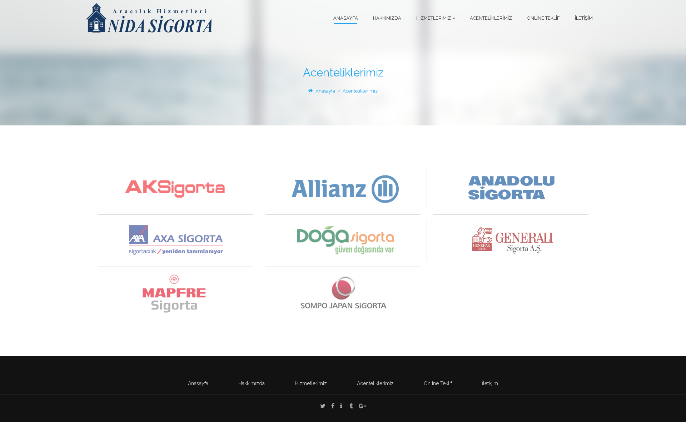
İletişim (490, 383)
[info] (341, 407)
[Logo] (149, 17)
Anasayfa (325, 91)
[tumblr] (351, 407)
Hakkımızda (251, 383)
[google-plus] (362, 407)
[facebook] (332, 407)
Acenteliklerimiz (375, 383)
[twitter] (322, 407)
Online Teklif (438, 383)
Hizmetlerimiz (311, 383)
